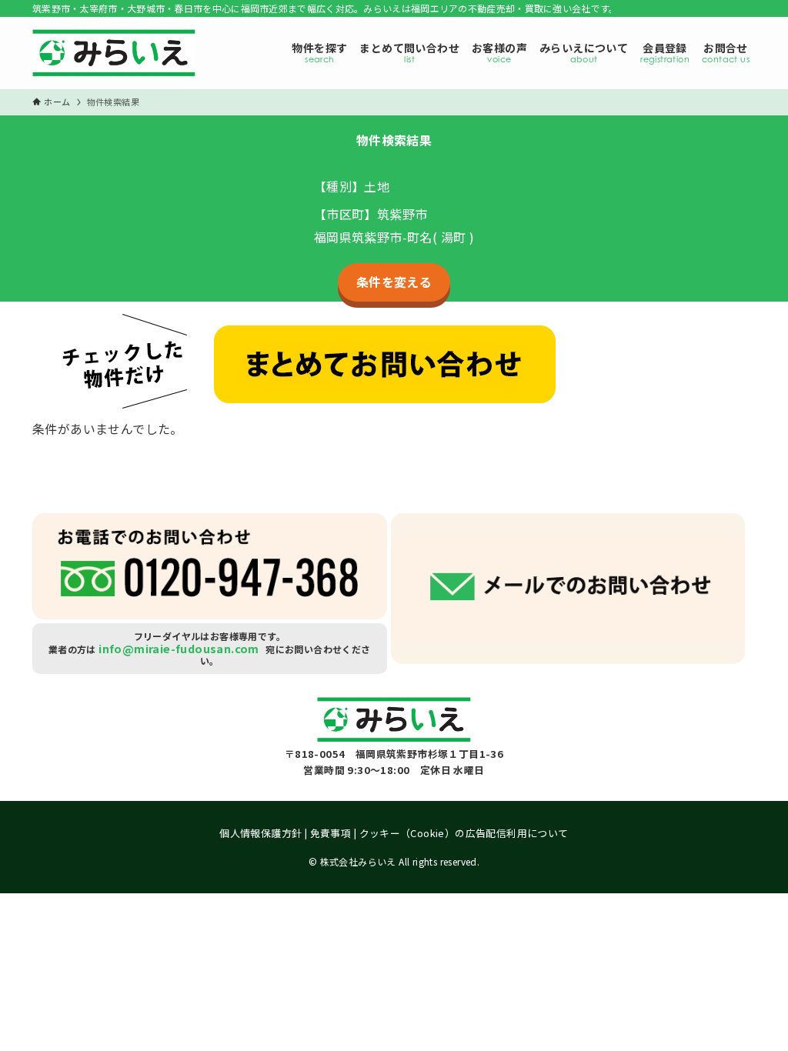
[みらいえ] (113, 57)
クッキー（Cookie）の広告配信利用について (464, 833)
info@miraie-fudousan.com (178, 648)
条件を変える (394, 281)
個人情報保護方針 (260, 833)
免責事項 (331, 833)
